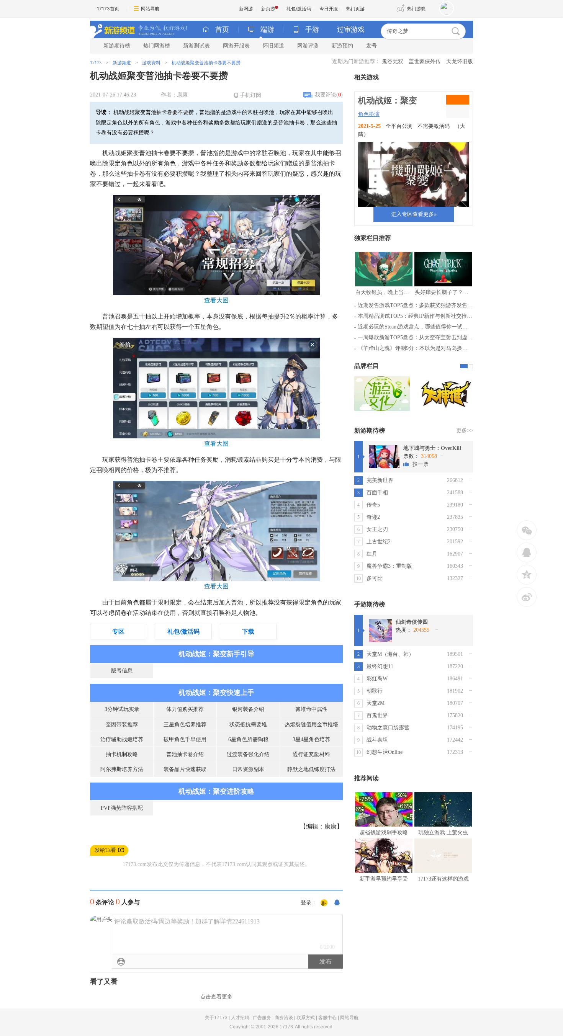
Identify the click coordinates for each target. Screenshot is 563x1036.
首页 (222, 29)
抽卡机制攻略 (122, 754)
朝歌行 (375, 691)
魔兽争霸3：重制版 (389, 566)
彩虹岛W (377, 678)
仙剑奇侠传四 (412, 622)
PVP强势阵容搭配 (122, 808)
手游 (312, 29)
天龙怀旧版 (459, 61)
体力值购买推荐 (185, 709)
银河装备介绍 (248, 709)
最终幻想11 (380, 666)
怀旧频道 (273, 46)
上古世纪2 (379, 541)
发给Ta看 (105, 850)
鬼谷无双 (392, 61)
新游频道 (122, 62)
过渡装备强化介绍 (248, 754)
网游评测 (308, 46)
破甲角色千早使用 (185, 739)
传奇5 (373, 505)
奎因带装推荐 (122, 724)
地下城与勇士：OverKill (432, 448)
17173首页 (108, 8)
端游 (267, 29)
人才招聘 (240, 1017)
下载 (248, 631)
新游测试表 (196, 46)
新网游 (246, 8)
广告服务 (262, 1017)
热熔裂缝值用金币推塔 (311, 724)
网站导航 (150, 8)
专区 (118, 631)
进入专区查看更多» (414, 214)
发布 (325, 961)
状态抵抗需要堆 (248, 724)
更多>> (464, 430)
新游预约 (342, 46)
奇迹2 (373, 517)
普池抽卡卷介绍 (185, 754)
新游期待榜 (116, 46)
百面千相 (377, 492)
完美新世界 (380, 480)
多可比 (375, 578)
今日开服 (328, 8)
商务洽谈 (284, 1017)
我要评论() (329, 95)
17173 (95, 62)
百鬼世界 (377, 715)
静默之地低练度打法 (311, 769)
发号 (371, 46)
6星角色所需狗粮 (248, 739)
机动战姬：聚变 (387, 100)
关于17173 (216, 1017)
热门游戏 (416, 8)
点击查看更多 (216, 997)
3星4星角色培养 (311, 739)
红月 (372, 554)
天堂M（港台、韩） (390, 654)
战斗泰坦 (377, 740)
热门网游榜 (156, 46)
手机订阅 (250, 95)
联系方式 (305, 1017)
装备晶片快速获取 (185, 769)
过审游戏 (351, 29)
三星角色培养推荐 (185, 724)
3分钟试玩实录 (122, 709)
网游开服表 (236, 46)
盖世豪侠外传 (425, 61)
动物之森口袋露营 (388, 727)
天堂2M (376, 703)
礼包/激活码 (298, 8)
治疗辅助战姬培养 (121, 739)
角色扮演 (369, 114)
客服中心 (327, 1017)
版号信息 (122, 670)
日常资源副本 (248, 769)
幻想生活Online (385, 752)
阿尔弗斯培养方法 (121, 769)
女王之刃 (377, 529)
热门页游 (355, 8)
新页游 (268, 8)
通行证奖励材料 (311, 754)
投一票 (420, 464)
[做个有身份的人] (324, 903)
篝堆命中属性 (311, 709)
